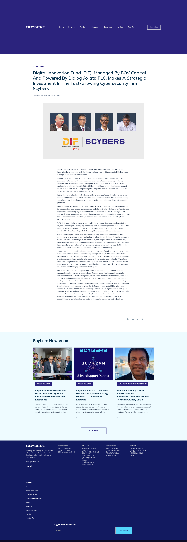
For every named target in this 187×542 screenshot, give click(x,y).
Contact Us (154, 27)
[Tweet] (133, 319)
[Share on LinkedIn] (128, 319)
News (28, 502)
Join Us (131, 27)
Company (95, 27)
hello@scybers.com (32, 462)
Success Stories (31, 510)
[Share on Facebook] (137, 319)
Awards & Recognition (34, 498)
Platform (83, 27)
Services (71, 27)
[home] (35, 27)
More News (93, 431)
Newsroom (108, 27)
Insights (120, 27)
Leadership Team (32, 491)
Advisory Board (31, 494)
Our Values (30, 487)
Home (61, 27)
